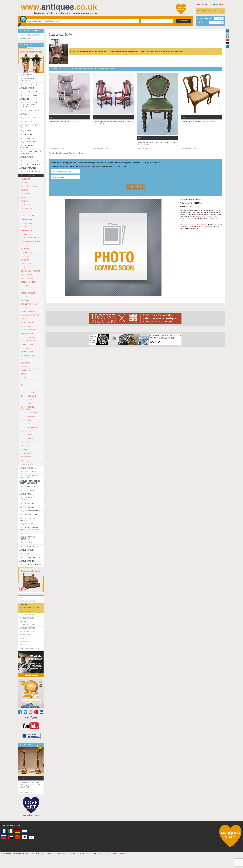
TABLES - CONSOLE (28, 392)
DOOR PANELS (26, 286)
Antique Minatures (27, 503)
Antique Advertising (28, 84)
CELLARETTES (26, 208)
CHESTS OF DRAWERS (29, 230)
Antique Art (24, 114)
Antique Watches (26, 561)
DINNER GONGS (27, 278)
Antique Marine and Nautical (27, 519)
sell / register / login (206, 11)
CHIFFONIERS (26, 234)
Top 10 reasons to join (29, 608)
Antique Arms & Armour (29, 110)
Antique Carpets (26, 138)
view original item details (174, 51)
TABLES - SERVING (28, 416)
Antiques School (26, 611)
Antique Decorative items (30, 164)
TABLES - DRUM (26, 400)
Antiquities (24, 99)
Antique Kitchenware (28, 95)
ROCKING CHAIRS (27, 356)
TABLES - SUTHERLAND (29, 427)
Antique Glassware (27, 472)
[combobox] (157, 21)
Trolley (24, 446)
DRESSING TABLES (28, 293)
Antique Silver (25, 543)
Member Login (25, 38)
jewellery (190, 219)
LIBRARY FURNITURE (29, 311)
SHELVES (24, 367)
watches (183, 219)
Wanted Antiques (26, 618)
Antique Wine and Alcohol (30, 565)
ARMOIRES (25, 183)
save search (135, 187)
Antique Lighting (26, 490)
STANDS (24, 378)
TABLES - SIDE (26, 420)
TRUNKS (24, 449)
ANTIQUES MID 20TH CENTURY (27, 499)
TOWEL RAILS (26, 442)
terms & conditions (47, 853)
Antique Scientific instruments (27, 538)
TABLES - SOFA (26, 424)
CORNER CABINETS (28, 253)
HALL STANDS (26, 300)
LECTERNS (25, 308)
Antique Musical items (28, 514)
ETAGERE (24, 297)
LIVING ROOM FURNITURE (30, 315)
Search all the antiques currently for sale (193, 224)
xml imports (83, 853)
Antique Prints (25, 533)
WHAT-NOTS (25, 461)
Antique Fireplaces (27, 168)
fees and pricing (26, 631)
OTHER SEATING (27, 344)
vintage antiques (202, 217)
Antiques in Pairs (26, 524)
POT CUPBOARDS (27, 352)
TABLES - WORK (26, 435)
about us (23, 638)
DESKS (23, 267)
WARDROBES (26, 453)
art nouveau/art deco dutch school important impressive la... (30, 785)
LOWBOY (24, 319)
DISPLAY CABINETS (28, 282)
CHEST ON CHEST (27, 219)
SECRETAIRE (25, 363)
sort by (200, 22)
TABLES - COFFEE (27, 389)
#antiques (31, 717)
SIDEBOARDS (26, 370)
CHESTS (24, 227)
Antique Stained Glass (28, 468)
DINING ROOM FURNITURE (30, 271)
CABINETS (24, 201)
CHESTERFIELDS (27, 223)
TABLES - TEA (26, 431)
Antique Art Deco (26, 121)
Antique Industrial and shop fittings (29, 476)
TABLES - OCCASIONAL (29, 413)
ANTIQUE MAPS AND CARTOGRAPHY (26, 80)
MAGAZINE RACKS (27, 322)
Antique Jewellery (27, 487)
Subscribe (107, 853)
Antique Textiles (26, 550)
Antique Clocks (26, 157)
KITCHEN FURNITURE (29, 304)
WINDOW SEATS (27, 464)
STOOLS (24, 381)
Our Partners (25, 635)
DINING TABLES (26, 275)
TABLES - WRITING (27, 438)
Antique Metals (26, 494)
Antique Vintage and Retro (30, 557)
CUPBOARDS (26, 260)
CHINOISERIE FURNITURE (30, 241)
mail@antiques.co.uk (29, 853)
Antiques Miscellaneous (30, 511)
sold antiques (95, 853)
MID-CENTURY (26, 326)
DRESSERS (25, 289)
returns (73, 853)
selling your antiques (204, 226)
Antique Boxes (25, 134)
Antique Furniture (27, 175)
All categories (25, 75)
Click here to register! (29, 35)
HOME (21, 598)
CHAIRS (24, 212)
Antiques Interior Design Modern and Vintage (30, 482)
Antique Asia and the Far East (29, 126)
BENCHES (24, 190)
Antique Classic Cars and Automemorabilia (30, 152)
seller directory (27, 625)
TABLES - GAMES (27, 403)
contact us (24, 645)
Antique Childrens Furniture (27, 147)
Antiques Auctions (27, 601)
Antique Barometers (28, 92)
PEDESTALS (25, 348)
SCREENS (24, 359)
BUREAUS (24, 197)
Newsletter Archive (120, 853)
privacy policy (62, 853)
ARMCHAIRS (25, 179)
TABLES (23, 385)
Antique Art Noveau (27, 118)
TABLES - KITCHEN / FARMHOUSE (28, 408)
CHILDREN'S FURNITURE (30, 238)
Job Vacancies (25, 641)
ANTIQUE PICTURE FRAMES (29, 172)
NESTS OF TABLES (27, 333)
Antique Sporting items (29, 546)
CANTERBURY (26, 205)
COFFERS (24, 245)
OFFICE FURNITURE (28, 337)
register (23, 604)
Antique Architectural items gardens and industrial (29, 105)
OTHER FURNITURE (28, 341)
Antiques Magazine (27, 614)
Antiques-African (26, 88)
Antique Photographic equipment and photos (29, 529)
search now (183, 21)
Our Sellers (24, 621)
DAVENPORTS (26, 264)
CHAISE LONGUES (27, 216)
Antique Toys (25, 554)
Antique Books (25, 131)
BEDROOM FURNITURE (29, 186)
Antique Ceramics (27, 142)
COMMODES (25, 249)
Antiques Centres (27, 628)
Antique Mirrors (26, 507)
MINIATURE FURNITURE (29, 330)
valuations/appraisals (29, 648)
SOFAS (23, 374)
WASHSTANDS (26, 457)
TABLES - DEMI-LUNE (28, 396)
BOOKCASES (25, 194)
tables (215, 217)
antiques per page (205, 18)
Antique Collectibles (28, 161)
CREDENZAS (25, 256)
